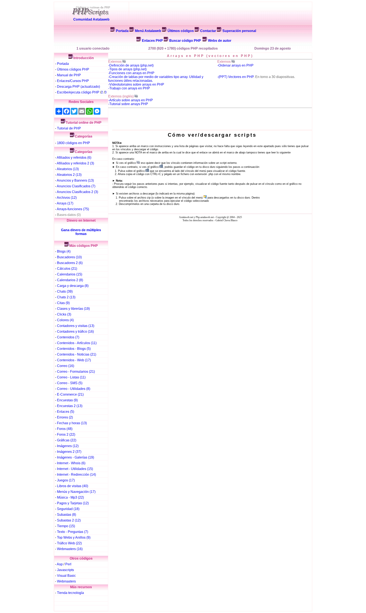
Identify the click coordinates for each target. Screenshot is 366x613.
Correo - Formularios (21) (76, 371)
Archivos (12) (67, 197)
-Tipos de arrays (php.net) (127, 69)
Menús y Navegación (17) (76, 491)
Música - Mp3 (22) (70, 497)
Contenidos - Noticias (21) (76, 354)
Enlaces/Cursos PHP (73, 81)
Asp (60, 564)
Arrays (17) (65, 203)
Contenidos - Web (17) (74, 360)
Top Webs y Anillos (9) (73, 537)
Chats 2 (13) (66, 297)
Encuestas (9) (67, 400)
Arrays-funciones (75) (73, 209)
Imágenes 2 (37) (69, 451)
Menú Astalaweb (148, 31)
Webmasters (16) (70, 549)
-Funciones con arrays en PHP (131, 73)
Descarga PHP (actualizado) (78, 86)
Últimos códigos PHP (73, 69)
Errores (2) (65, 417)
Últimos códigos (181, 31)
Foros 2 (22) (66, 434)
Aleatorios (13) (68, 169)
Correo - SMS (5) (69, 383)
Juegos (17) (66, 480)
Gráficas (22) (66, 440)
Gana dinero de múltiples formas (81, 232)
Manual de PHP (69, 75)
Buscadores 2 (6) (70, 263)
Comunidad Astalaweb (91, 19)
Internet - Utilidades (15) (75, 469)
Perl (68, 564)
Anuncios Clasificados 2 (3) (77, 192)
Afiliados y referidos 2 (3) (75, 163)
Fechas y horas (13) (72, 423)
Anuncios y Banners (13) (75, 180)
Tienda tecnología (70, 593)
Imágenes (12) (68, 446)
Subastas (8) (66, 514)
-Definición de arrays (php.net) (131, 65)
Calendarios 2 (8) (70, 280)
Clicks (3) (64, 314)
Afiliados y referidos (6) (74, 157)
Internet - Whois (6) (71, 463)
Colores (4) (65, 320)
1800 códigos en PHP (73, 143)
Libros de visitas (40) (72, 486)
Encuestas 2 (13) (69, 406)
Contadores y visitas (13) (75, 326)
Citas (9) (63, 303)
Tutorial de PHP (69, 128)
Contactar (208, 31)
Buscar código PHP (185, 40)
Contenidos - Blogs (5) (74, 348)
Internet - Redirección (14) (76, 474)
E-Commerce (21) (70, 394)
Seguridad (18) (68, 509)
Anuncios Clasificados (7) (76, 186)
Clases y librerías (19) (73, 308)
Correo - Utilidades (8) (73, 389)
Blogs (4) (64, 251)
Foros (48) (64, 429)
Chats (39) (65, 291)
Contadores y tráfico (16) (75, 331)
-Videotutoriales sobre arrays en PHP (136, 84)
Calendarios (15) (69, 274)
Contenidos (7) (68, 337)
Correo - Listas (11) (71, 377)
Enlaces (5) (65, 411)
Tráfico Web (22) (69, 543)
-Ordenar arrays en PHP (235, 65)
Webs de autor (219, 40)
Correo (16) (65, 366)
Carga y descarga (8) (73, 286)
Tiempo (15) (66, 526)
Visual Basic (66, 575)
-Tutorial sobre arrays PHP (128, 104)
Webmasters (66, 581)
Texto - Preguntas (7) (72, 532)
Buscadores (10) (69, 257)
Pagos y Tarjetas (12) (73, 503)
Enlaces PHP (152, 40)
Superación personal (239, 31)
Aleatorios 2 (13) (69, 175)
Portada (122, 31)
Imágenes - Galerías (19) (75, 457)
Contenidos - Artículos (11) (77, 343)
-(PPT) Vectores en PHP (235, 77)
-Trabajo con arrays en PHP (129, 88)
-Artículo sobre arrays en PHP (130, 100)
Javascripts (65, 570)
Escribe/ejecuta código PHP (78, 92)
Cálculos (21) (67, 268)
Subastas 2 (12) (69, 520)
